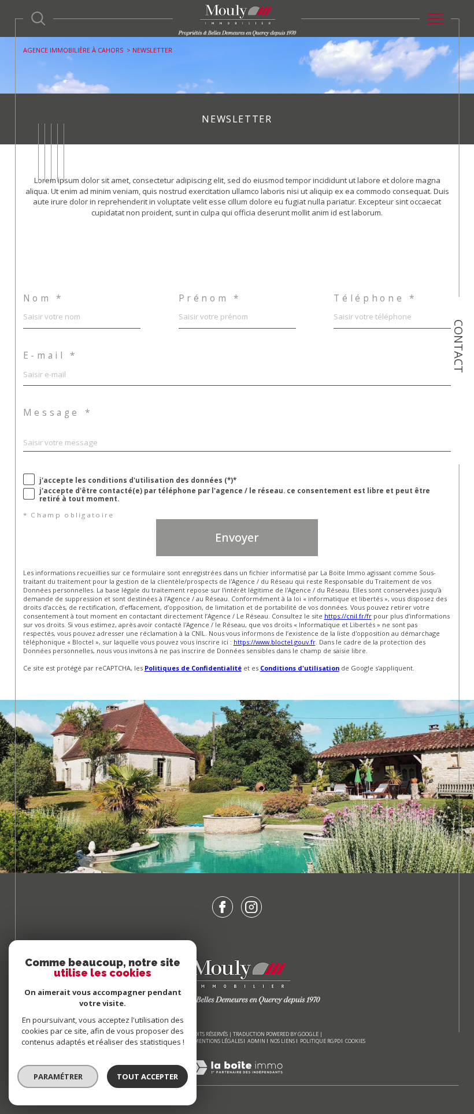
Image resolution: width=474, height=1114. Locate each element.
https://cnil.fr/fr (348, 616)
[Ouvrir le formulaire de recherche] (38, 18)
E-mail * (50, 355)
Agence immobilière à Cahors (73, 50)
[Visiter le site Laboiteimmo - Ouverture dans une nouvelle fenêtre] (237, 1079)
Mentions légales (218, 1041)
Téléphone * (375, 298)
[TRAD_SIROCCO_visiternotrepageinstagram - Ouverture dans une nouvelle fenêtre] (251, 907)
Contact (458, 346)
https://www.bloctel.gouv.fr (275, 642)
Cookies (355, 1041)
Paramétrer (58, 1076)
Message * (58, 413)
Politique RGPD (320, 1041)
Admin (256, 1041)
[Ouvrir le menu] (435, 18)
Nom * (43, 298)
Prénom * (210, 298)
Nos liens (282, 1041)
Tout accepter (147, 1076)
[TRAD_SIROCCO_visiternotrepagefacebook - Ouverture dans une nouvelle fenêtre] (223, 907)
